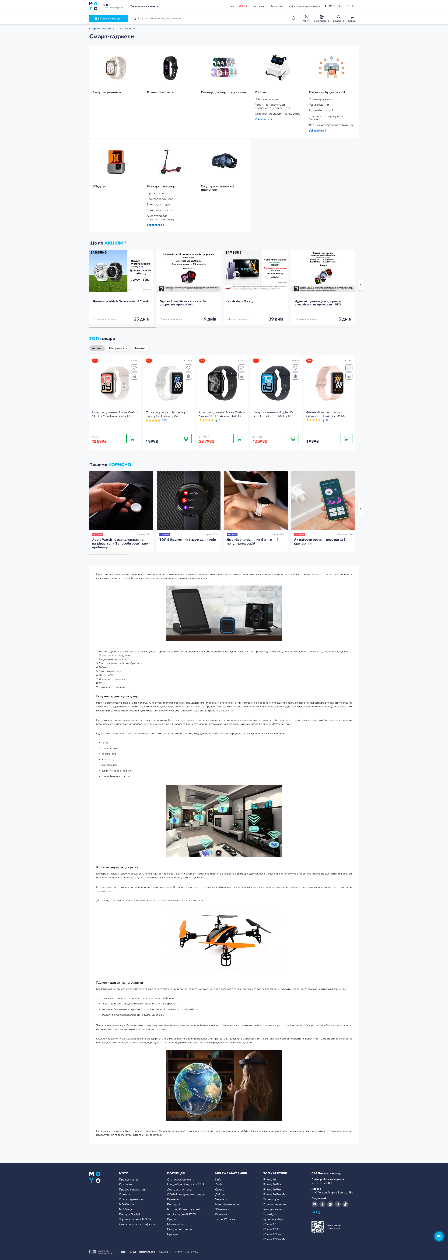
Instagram (330, 1204)
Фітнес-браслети (160, 92)
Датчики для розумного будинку (331, 124)
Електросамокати (159, 210)
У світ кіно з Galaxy (240, 301)
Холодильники (273, 1209)
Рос (356, 6)
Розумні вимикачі (321, 110)
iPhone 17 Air (271, 1229)
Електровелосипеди (161, 198)
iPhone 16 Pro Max (275, 1194)
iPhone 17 (269, 1224)
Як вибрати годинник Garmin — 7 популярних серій (253, 541)
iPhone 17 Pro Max (275, 1239)
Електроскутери (158, 204)
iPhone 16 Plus (272, 1184)
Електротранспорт (162, 186)
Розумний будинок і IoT (327, 92)
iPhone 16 (269, 1179)
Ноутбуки (270, 1214)
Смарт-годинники (107, 92)
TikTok (345, 1204)
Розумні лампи (319, 104)
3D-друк (99, 186)
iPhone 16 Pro (272, 1189)
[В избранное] (134, 367)
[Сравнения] (134, 376)
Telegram (338, 1204)
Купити (132, 438)
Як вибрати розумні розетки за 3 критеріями (320, 541)
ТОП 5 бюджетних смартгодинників (187, 540)
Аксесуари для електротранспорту (161, 217)
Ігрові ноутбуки (274, 1219)
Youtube (315, 1204)
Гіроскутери (155, 193)
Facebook (322, 1204)
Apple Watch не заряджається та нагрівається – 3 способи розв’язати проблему (120, 543)
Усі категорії (263, 119)
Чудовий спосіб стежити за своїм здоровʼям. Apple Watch (183, 303)
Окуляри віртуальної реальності (217, 188)
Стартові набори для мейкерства (277, 113)
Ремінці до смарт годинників (223, 92)
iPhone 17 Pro (272, 1234)
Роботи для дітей (266, 99)
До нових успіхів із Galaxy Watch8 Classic (121, 301)
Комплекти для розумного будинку (327, 117)
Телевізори (271, 1199)
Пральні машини (274, 1204)
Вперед (360, 284)
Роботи (260, 92)
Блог (231, 6)
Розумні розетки (320, 99)
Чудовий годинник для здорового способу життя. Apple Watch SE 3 (318, 303)
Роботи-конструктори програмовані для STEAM (272, 106)
